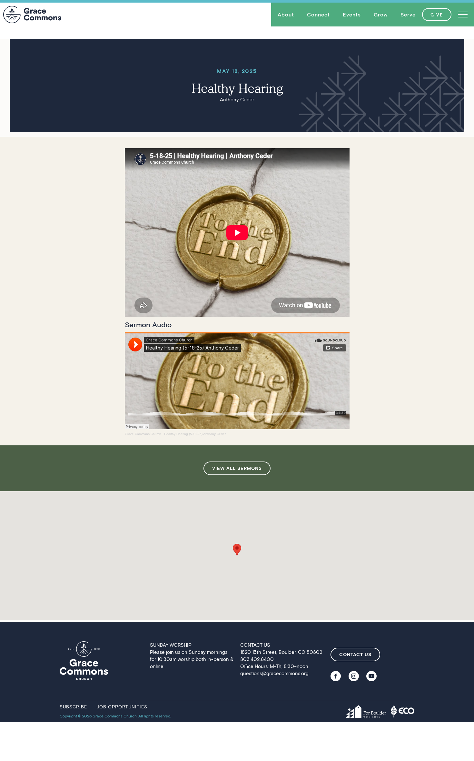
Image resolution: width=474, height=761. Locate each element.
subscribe (73, 706)
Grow (381, 14)
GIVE (436, 14)
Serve (408, 14)
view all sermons (237, 468)
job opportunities (122, 706)
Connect (318, 14)
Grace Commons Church (143, 434)
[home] (32, 14)
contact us (355, 654)
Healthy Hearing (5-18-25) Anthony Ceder (195, 434)
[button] (286, 14)
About (286, 14)
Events (352, 14)
